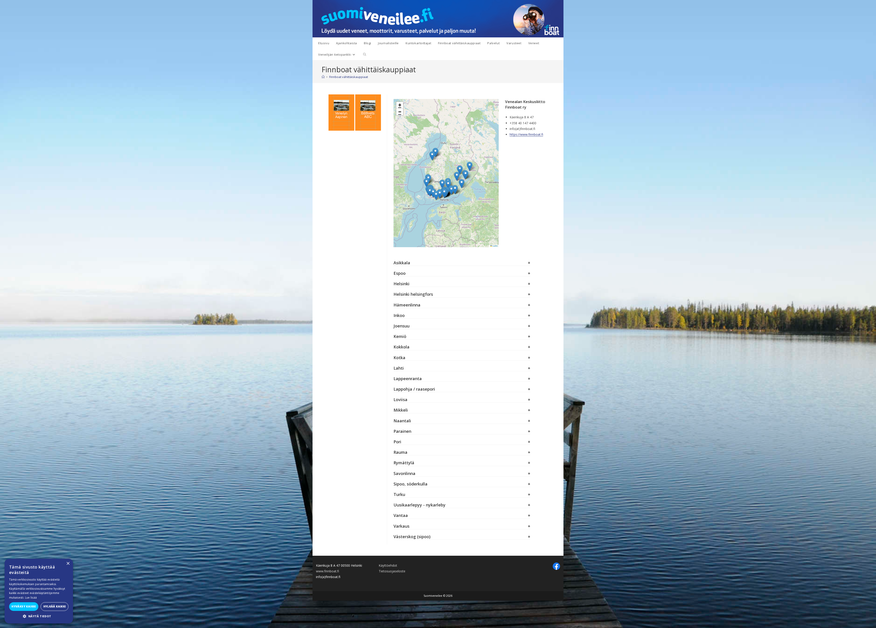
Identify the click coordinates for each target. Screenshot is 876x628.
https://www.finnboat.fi (526, 134)
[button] (444, 193)
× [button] (68, 563)
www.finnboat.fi (327, 571)
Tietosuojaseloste (392, 571)
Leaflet (495, 245)
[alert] (39, 591)
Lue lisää (31, 597)
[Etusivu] (323, 77)
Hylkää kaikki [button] (54, 606)
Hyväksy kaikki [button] (23, 606)
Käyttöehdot (388, 565)
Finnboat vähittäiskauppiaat (348, 77)
